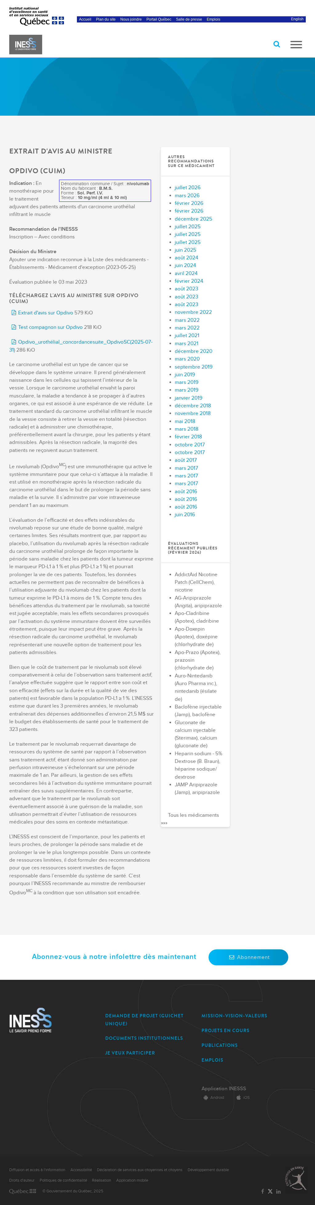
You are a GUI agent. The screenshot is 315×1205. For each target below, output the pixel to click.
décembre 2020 (193, 351)
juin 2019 (185, 375)
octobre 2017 (190, 445)
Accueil (85, 19)
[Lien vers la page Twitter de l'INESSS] (270, 1192)
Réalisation (101, 1180)
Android (217, 1097)
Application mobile (132, 1180)
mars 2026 (187, 196)
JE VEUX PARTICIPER (130, 1053)
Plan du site (106, 19)
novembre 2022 (193, 312)
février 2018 (188, 437)
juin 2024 (185, 265)
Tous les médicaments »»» (190, 819)
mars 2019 (186, 382)
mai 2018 (185, 421)
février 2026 (189, 203)
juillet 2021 (187, 336)
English (297, 19)
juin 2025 (185, 250)
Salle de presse (189, 19)
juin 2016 (185, 515)
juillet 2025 (188, 227)
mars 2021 (186, 344)
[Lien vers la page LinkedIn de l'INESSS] (278, 1192)
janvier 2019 (188, 398)
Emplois (213, 19)
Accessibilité (81, 1169)
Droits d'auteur (21, 1180)
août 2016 (186, 492)
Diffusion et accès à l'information (37, 1169)
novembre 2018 (193, 413)
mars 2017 (186, 468)
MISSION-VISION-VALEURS (234, 1015)
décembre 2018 (193, 406)
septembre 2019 (194, 367)
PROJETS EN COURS (225, 1030)
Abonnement (253, 957)
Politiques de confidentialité (63, 1180)
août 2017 (186, 460)
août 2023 (186, 289)
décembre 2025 (193, 219)
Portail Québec (158, 19)
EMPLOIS (212, 1060)
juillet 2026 (188, 188)
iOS (246, 1097)
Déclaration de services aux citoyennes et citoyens (139, 1169)
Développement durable (208, 1169)
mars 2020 (187, 359)
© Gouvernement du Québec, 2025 (72, 1191)
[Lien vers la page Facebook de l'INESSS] (262, 1192)
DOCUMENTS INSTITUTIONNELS (144, 1038)
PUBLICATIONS (219, 1045)
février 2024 (189, 281)
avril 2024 (186, 273)
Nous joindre (131, 19)
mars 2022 (187, 320)
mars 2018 (186, 429)
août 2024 (186, 258)
